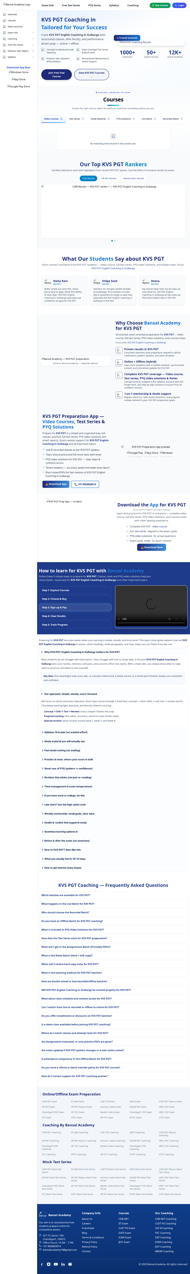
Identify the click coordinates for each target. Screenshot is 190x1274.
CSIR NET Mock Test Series (51, 1171)
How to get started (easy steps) (62, 867)
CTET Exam (164, 1117)
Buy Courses (162, 5)
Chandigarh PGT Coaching (50, 1147)
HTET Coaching (78, 1154)
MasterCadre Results (133, 178)
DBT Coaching (163, 1237)
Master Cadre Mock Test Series (112, 1187)
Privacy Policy (89, 1242)
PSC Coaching (163, 1232)
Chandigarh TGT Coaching (138, 1147)
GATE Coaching (137, 1132)
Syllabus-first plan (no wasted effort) (66, 732)
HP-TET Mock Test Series (112, 1194)
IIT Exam (123, 1223)
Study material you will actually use (64, 741)
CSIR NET (124, 1219)
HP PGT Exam (48, 1106)
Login (181, 5)
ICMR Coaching (163, 1242)
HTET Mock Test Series (82, 1194)
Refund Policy (89, 1246)
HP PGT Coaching (50, 1140)
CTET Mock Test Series (170, 1194)
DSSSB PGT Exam (138, 1106)
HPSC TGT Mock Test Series (169, 1187)
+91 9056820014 (52, 1246)
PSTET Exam (135, 1117)
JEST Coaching (163, 1246)
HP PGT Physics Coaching (83, 1140)
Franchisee (88, 1228)
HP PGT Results (109, 178)
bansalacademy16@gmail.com (60, 1249)
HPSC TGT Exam (167, 1112)
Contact (86, 1251)
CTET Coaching (166, 1154)
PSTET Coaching (137, 1154)
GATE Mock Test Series (141, 1169)
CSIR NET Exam (49, 1101)
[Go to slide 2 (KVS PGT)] (114, 241)
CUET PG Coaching (109, 1132)
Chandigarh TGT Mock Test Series (141, 1187)
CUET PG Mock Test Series (113, 1169)
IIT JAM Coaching (79, 1132)
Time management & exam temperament (68, 786)
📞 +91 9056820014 (85, 484)
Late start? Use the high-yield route (65, 804)
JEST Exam (124, 1242)
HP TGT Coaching (79, 1146)
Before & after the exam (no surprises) (67, 840)
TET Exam (46, 1117)
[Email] (70, 1264)
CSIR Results (88, 178)
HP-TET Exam (106, 1117)
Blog (84, 1232)
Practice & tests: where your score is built (68, 759)
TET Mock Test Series (52, 1194)
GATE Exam (135, 1101)
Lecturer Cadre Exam (110, 1106)
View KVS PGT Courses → (91, 74)
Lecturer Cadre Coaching (112, 1140)
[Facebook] (41, 1264)
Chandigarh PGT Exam (53, 1112)
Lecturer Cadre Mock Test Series (113, 1179)
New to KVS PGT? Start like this (62, 849)
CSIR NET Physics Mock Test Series (170, 1171)
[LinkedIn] (63, 1264)
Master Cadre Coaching (112, 1146)
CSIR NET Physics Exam (170, 1101)
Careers (86, 1223)
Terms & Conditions (93, 1237)
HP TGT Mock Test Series (83, 1185)
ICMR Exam (125, 1237)
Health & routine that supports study (65, 822)
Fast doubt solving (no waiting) (62, 750)
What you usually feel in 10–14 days (65, 858)
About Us (87, 1219)
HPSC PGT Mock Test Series (169, 1179)
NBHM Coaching (164, 1251)
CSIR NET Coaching (51, 1132)
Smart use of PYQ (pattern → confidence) (68, 768)
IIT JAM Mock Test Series (83, 1169)
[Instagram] (48, 1264)
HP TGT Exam (77, 1112)
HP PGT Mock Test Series (54, 1177)
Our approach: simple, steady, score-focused (70, 693)
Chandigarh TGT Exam (141, 1112)
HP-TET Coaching (108, 1154)
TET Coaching (48, 1154)
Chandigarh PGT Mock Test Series (53, 1187)
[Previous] (43, 211)
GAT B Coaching (164, 1228)
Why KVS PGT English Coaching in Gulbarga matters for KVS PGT (82, 652)
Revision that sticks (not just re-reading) (68, 777)
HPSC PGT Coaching (169, 1140)
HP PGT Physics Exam (81, 1106)
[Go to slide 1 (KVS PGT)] (112, 241)
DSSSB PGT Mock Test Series (140, 1179)
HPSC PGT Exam (167, 1106)
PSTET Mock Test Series (141, 1194)
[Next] (183, 211)
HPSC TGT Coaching (169, 1146)
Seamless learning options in (61, 831)
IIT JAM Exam (77, 1101)
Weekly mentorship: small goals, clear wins (69, 813)
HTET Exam (76, 1117)
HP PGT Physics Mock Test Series (83, 1179)
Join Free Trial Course (57, 74)
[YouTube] (55, 1264)
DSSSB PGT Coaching (140, 1140)
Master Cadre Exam (110, 1112)
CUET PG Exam (107, 1101)
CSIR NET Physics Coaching (167, 1134)
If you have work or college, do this (64, 795)
